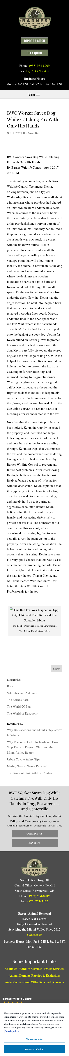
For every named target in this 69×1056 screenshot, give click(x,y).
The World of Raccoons (22, 713)
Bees (10, 686)
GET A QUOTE (34, 52)
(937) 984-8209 (39, 65)
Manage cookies (34, 1038)
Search (56, 668)
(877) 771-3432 (37, 901)
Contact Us (34, 833)
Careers (58, 982)
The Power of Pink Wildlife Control (30, 773)
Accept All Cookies (34, 1049)
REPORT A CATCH (34, 40)
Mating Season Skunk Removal (27, 766)
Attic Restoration (17, 982)
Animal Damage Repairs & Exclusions (34, 975)
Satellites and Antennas (22, 693)
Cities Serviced (41, 982)
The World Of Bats (19, 706)
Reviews (34, 842)
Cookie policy (12, 1031)
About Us (11, 968)
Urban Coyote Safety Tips (23, 759)
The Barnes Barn (31, 133)
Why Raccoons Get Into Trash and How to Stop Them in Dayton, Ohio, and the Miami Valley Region (34, 747)
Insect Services (54, 968)
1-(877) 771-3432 (37, 71)
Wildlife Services (30, 968)
